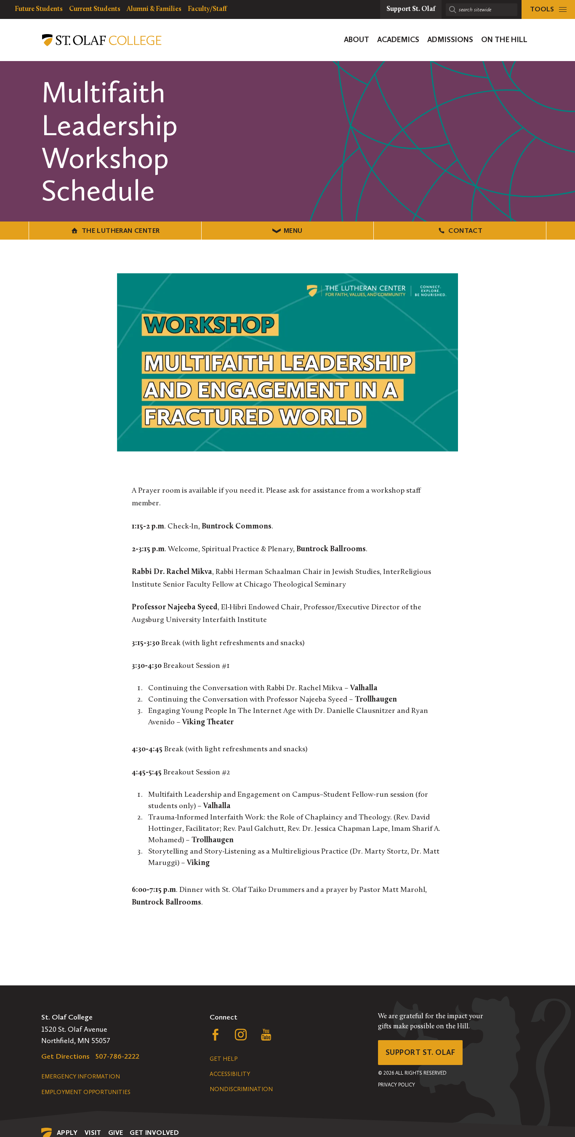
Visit (93, 1133)
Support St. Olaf (420, 1052)
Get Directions (65, 1056)
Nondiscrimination (241, 1089)
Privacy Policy (396, 1085)
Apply (67, 1133)
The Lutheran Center (121, 231)
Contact (465, 231)
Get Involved (154, 1133)
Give (115, 1133)
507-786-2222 (117, 1056)
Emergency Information (80, 1076)
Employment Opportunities (85, 1092)
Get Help (223, 1058)
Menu (293, 231)
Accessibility (230, 1074)
